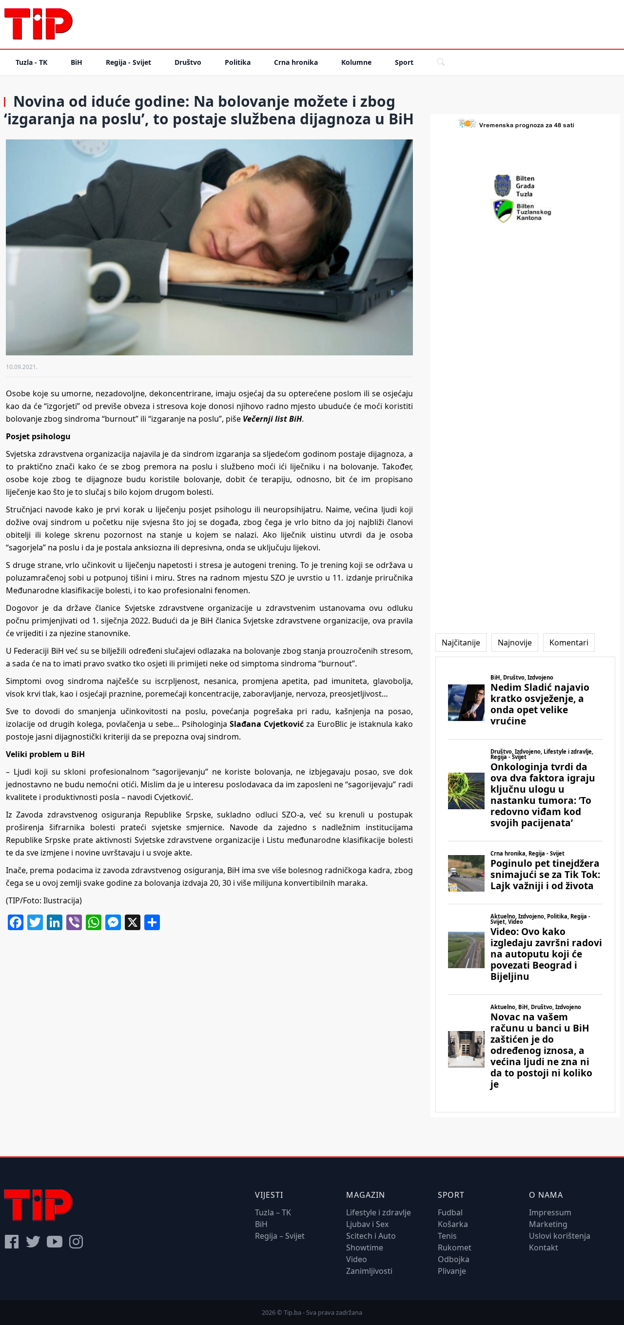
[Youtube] (54, 1241)
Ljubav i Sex (367, 1224)
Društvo (188, 62)
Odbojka (453, 1259)
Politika (238, 62)
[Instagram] (76, 1241)
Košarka (453, 1224)
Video (356, 1259)
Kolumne (356, 62)
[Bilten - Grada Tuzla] (525, 185)
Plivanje (452, 1271)
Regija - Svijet (128, 62)
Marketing (548, 1224)
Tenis (447, 1235)
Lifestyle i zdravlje (378, 1212)
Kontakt (543, 1247)
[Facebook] (12, 1241)
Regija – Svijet (280, 1235)
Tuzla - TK (31, 62)
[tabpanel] (525, 884)
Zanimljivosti (369, 1271)
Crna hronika (296, 62)
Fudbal (450, 1212)
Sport (404, 62)
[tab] (461, 642)
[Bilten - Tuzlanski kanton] (525, 211)
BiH (76, 62)
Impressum (550, 1212)
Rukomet (454, 1247)
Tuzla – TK (273, 1212)
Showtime (364, 1247)
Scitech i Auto (371, 1235)
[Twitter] (33, 1241)
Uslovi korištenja (559, 1235)
